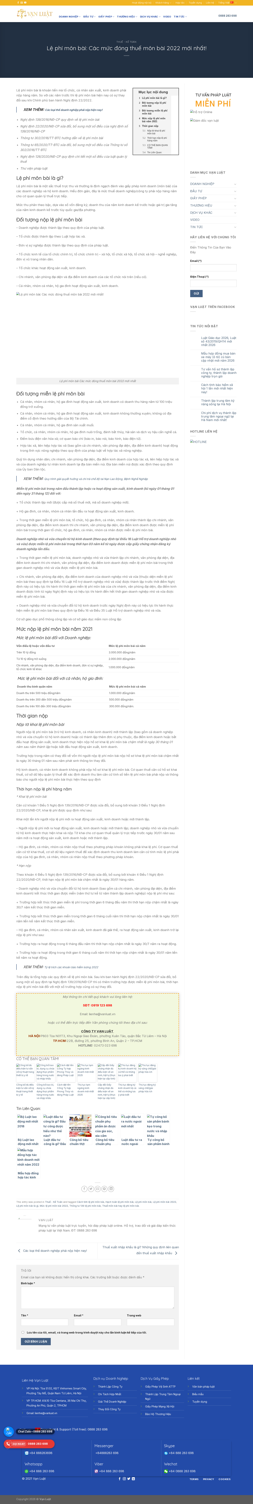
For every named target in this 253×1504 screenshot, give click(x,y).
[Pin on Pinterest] (104, 1189)
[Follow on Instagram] (124, 1479)
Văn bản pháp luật (203, 1386)
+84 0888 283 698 (182, 1471)
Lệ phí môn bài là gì (27, 1205)
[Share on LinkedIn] (111, 1189)
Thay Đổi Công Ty (109, 1409)
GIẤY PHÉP (105, 16)
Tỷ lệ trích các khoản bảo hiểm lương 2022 (71, 967)
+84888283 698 (106, 1453)
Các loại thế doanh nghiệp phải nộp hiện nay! (74, 109)
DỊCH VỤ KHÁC (149, 16)
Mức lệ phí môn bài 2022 (54, 1205)
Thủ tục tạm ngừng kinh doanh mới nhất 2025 (85, 1089)
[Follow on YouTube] (25, 2)
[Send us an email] (22, 2)
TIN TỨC (179, 16)
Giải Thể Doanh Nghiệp (112, 1401)
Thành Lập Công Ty (110, 1386)
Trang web (134, 1315)
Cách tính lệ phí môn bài (90, 1202)
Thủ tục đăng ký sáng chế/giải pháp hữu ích (147, 1088)
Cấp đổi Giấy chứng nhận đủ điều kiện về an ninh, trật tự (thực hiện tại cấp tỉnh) (106, 1091)
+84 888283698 (40, 1453)
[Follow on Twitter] (128, 1479)
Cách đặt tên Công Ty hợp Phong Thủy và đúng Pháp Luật (65, 1089)
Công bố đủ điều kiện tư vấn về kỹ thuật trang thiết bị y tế (25, 1089)
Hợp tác (180, 2)
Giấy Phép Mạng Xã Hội (159, 1406)
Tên (24, 1315)
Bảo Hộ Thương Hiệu (158, 1414)
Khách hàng (162, 2)
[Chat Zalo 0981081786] (9, 1432)
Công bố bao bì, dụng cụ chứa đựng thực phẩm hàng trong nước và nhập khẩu (45, 1091)
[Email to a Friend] (98, 1189)
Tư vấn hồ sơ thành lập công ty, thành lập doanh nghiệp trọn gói (219, 373)
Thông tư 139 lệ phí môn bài (85, 1205)
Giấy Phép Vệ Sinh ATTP (160, 1386)
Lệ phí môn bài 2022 (164, 1202)
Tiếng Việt (223, 2)
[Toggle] (235, 184)
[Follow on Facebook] (18, 2)
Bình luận (28, 1283)
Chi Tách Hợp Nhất (109, 1394)
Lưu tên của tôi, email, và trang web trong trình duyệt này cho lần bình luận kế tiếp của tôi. (87, 1332)
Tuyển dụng (195, 2)
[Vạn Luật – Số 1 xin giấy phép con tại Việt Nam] (34, 14)
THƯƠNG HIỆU (126, 16)
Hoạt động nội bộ (142, 2)
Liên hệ (210, 2)
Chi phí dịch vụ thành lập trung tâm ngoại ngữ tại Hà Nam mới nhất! (218, 416)
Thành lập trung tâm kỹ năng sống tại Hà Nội (217, 402)
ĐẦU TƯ (88, 16)
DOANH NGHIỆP (68, 16)
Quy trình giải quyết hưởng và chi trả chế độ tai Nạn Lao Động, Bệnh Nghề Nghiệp (96, 478)
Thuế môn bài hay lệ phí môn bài (120, 1205)
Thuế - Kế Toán (126, 41)
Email (78, 1315)
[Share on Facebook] (84, 1189)
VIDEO (167, 16)
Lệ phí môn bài (143, 1202)
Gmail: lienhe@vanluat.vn (41, 1413)
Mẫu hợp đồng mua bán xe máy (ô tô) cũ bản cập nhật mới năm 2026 (218, 357)
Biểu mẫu (198, 1394)
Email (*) (196, 260)
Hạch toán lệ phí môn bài (120, 1202)
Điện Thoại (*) (199, 276)
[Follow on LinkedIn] (133, 1479)
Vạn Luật (45, 1499)
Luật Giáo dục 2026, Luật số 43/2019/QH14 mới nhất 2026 (218, 341)
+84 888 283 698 (181, 1453)
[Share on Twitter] (91, 1189)
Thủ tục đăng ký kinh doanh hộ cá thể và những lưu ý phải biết (127, 1089)
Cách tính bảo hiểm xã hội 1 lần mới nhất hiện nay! (217, 388)
